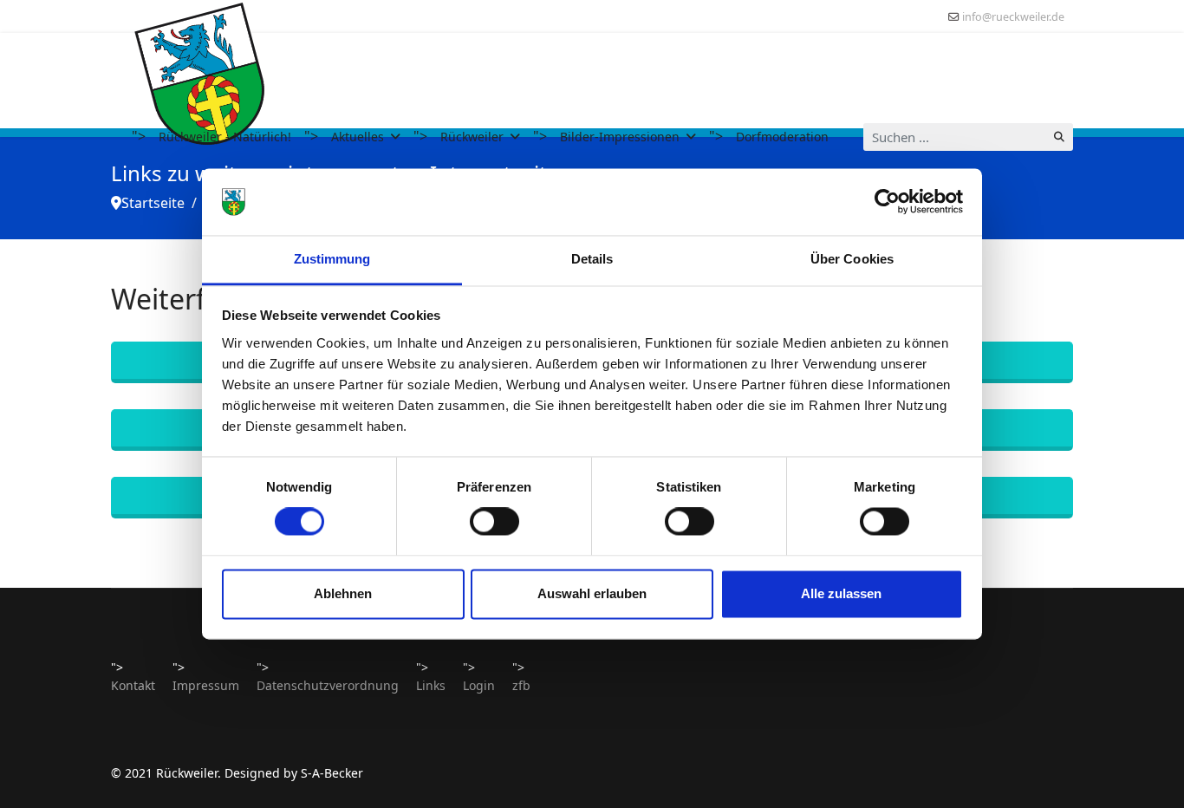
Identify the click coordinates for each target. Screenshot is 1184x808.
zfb (521, 685)
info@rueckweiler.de (1013, 17)
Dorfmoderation (782, 136)
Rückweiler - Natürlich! (225, 136)
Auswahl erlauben (592, 593)
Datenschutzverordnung (328, 685)
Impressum (205, 685)
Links (431, 685)
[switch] (494, 522)
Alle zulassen (841, 593)
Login (479, 685)
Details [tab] (592, 258)
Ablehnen (343, 593)
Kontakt (133, 685)
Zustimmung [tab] (332, 258)
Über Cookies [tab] (852, 258)
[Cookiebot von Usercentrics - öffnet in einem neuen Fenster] (887, 202)
